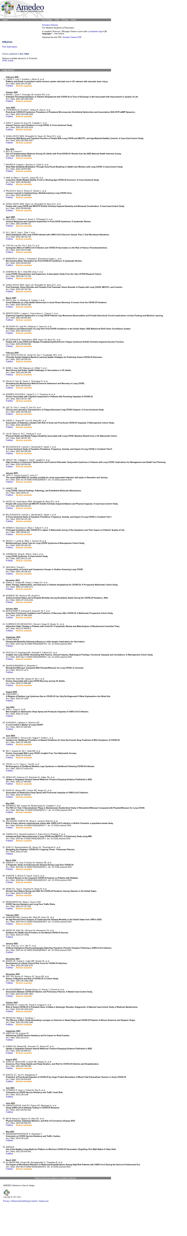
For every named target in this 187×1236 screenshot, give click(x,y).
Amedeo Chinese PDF (72, 37)
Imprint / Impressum (40, 1201)
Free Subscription (9, 47)
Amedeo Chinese (50, 25)
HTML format (7, 61)
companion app (95, 31)
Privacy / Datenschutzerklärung (16, 1201)
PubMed (9, 86)
